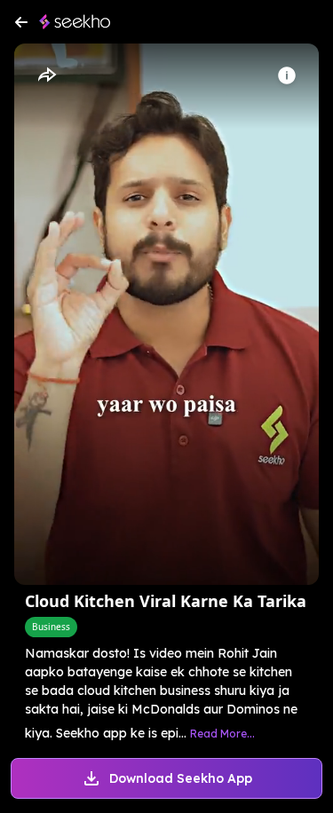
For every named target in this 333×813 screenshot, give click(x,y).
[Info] (287, 75)
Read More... (222, 733)
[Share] (46, 75)
